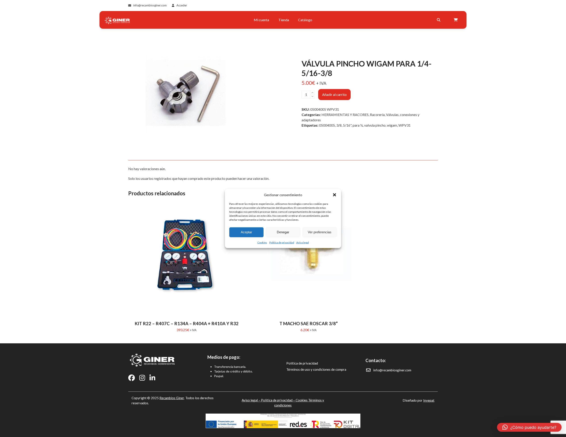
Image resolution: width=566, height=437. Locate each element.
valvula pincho (375, 125)
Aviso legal (302, 242)
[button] (334, 195)
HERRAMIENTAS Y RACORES (345, 114)
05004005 (327, 125)
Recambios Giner (171, 398)
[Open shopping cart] (456, 20)
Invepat (428, 400)
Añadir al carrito (334, 94)
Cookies (262, 242)
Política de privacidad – (278, 400)
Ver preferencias (319, 232)
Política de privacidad (281, 242)
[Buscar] (439, 20)
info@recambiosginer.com (150, 5)
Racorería (377, 114)
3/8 (339, 125)
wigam (392, 125)
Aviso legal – (251, 400)
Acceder (181, 5)
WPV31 (404, 125)
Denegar (283, 232)
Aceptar (246, 232)
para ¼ (358, 125)
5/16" (347, 125)
